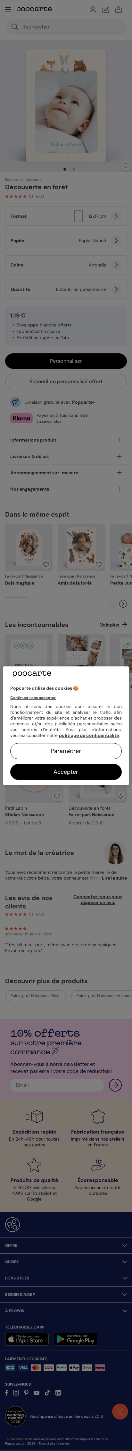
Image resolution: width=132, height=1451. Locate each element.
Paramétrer (66, 751)
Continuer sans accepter (33, 697)
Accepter (66, 772)
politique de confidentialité (89, 735)
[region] (65, 725)
